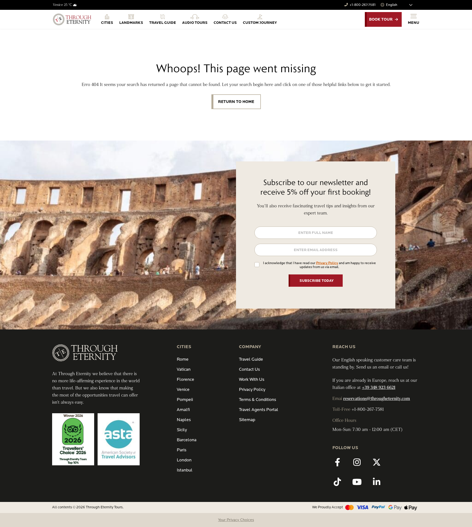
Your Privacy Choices (236, 520)
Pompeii (185, 399)
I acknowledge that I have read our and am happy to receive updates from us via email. (319, 265)
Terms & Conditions (257, 399)
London (184, 460)
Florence (185, 379)
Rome (183, 359)
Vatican (184, 369)
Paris (181, 450)
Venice (183, 389)
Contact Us (249, 369)
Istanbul (184, 470)
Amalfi (183, 409)
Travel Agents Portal (258, 409)
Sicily (182, 429)
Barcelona (186, 439)
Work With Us (251, 379)
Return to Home (236, 101)
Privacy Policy (327, 263)
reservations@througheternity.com (376, 398)
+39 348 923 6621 (378, 387)
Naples (184, 419)
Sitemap (247, 419)
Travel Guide (251, 359)
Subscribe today (316, 280)
